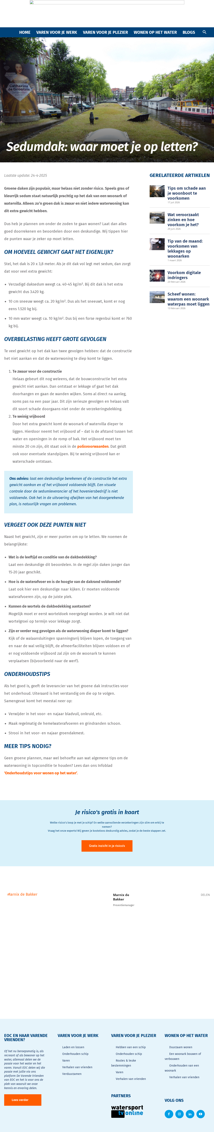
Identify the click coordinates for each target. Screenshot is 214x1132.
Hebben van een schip (131, 1047)
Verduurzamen (72, 1074)
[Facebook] (165, 910)
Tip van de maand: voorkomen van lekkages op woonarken (185, 249)
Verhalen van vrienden (77, 1067)
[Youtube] (200, 1114)
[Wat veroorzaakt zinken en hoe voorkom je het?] (157, 218)
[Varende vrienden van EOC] (107, 13)
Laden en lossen (73, 1047)
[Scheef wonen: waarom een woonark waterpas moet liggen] (157, 297)
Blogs (189, 32)
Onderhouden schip (75, 1054)
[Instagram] (179, 1114)
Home (25, 32)
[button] (204, 32)
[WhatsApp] (178, 910)
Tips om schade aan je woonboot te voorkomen (187, 193)
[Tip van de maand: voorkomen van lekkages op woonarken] (157, 244)
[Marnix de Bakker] (56, 943)
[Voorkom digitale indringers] (157, 276)
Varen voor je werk (56, 32)
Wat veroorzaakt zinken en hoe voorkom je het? (183, 219)
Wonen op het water (155, 32)
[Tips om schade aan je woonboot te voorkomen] (157, 191)
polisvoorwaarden (92, 446)
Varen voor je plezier (105, 32)
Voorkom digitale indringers (184, 275)
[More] (203, 910)
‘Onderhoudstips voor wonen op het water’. (41, 773)
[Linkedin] (190, 910)
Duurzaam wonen (180, 1047)
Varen (66, 1060)
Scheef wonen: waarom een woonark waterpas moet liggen (189, 299)
